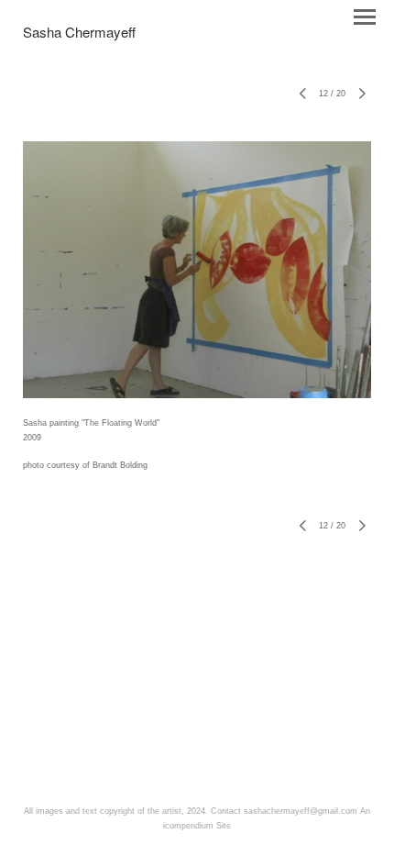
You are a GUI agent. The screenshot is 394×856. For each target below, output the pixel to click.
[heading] (79, 33)
